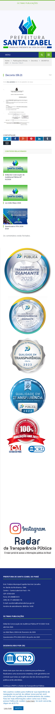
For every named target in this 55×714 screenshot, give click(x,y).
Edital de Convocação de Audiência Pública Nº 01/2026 (15, 177)
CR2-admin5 (11, 82)
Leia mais (30, 701)
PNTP (14, 686)
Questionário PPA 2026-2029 (14, 637)
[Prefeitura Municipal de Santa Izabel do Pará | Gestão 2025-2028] (27, 31)
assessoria (20, 673)
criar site (18, 670)
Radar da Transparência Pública (31, 686)
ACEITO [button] (18, 708)
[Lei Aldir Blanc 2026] (15, 193)
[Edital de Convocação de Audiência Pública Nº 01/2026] (15, 165)
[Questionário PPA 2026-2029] (15, 216)
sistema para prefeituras (34, 670)
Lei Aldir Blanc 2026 (27, 6)
